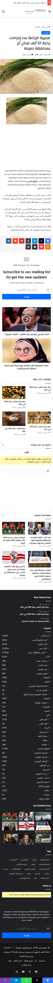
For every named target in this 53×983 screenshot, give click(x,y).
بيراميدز (46, 873)
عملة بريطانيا (45, 878)
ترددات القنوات (41, 774)
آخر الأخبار (45, 636)
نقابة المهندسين (25, 878)
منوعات (46, 794)
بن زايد (6, 869)
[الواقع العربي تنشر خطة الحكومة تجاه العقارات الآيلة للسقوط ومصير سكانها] (10, 838)
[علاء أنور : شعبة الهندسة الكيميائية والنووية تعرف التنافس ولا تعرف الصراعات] (39, 528)
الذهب (33, 864)
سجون (29, 873)
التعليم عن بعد (41, 690)
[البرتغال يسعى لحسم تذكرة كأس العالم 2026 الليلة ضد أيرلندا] (13, 528)
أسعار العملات (44, 860)
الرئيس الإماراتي (21, 864)
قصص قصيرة (42, 673)
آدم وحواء (43, 732)
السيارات (45, 707)
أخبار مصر (43, 648)
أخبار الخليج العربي (39, 640)
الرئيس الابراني (44, 869)
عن (35, 961)
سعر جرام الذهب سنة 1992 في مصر (14, 403)
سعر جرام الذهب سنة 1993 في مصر (40, 428)
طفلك (45, 740)
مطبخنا (44, 744)
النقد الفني (43, 723)
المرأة (47, 728)
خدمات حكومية (43, 778)
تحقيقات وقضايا (41, 703)
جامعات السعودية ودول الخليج (35, 694)
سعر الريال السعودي (16, 873)
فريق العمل (28, 961)
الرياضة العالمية (41, 757)
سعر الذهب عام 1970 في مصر (15, 430)
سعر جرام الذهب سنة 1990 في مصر (40, 388)
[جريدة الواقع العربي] (35, 11)
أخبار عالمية (42, 644)
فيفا (35, 878)
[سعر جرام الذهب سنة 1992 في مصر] (13, 392)
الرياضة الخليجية (40, 753)
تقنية (10, 961)
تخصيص (37, 873)
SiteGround (24, 956)
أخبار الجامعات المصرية (38, 686)
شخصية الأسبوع (43, 782)
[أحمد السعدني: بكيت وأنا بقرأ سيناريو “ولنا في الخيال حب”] (10, 826)
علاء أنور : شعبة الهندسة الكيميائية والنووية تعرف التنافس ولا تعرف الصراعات (40, 540)
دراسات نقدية (41, 661)
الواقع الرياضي (43, 749)
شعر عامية (43, 665)
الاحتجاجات (13, 860)
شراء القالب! (26, 965)
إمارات (34, 860)
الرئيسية (45, 27)
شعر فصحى (42, 669)
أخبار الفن (43, 719)
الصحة (46, 711)
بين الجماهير (44, 765)
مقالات (46, 790)
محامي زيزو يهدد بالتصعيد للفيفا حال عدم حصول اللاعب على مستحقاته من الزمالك (14, 571)
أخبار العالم (18, 961)
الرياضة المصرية (40, 761)
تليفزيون (46, 769)
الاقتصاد (37, 27)
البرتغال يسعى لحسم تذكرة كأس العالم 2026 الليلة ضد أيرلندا (14, 540)
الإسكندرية (24, 860)
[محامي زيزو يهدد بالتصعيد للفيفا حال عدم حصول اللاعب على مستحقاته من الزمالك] (13, 557)
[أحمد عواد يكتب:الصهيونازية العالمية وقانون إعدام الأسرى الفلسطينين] (43, 816)
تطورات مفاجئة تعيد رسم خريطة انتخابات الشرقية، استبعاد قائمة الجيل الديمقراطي (40, 575)
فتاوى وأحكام (44, 786)
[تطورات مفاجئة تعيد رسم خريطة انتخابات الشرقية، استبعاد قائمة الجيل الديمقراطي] (39, 559)
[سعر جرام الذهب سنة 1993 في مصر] (39, 418)
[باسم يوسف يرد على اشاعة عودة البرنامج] (26, 839)
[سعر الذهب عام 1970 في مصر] (13, 419)
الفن (47, 715)
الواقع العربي (16, 869)
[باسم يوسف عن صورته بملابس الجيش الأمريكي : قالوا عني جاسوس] (43, 838)
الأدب (47, 657)
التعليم (46, 682)
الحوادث (46, 698)
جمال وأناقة (42, 736)
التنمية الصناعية (44, 864)
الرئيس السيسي (29, 869)
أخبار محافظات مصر (36, 652)
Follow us (47, 886)
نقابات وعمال (44, 799)
